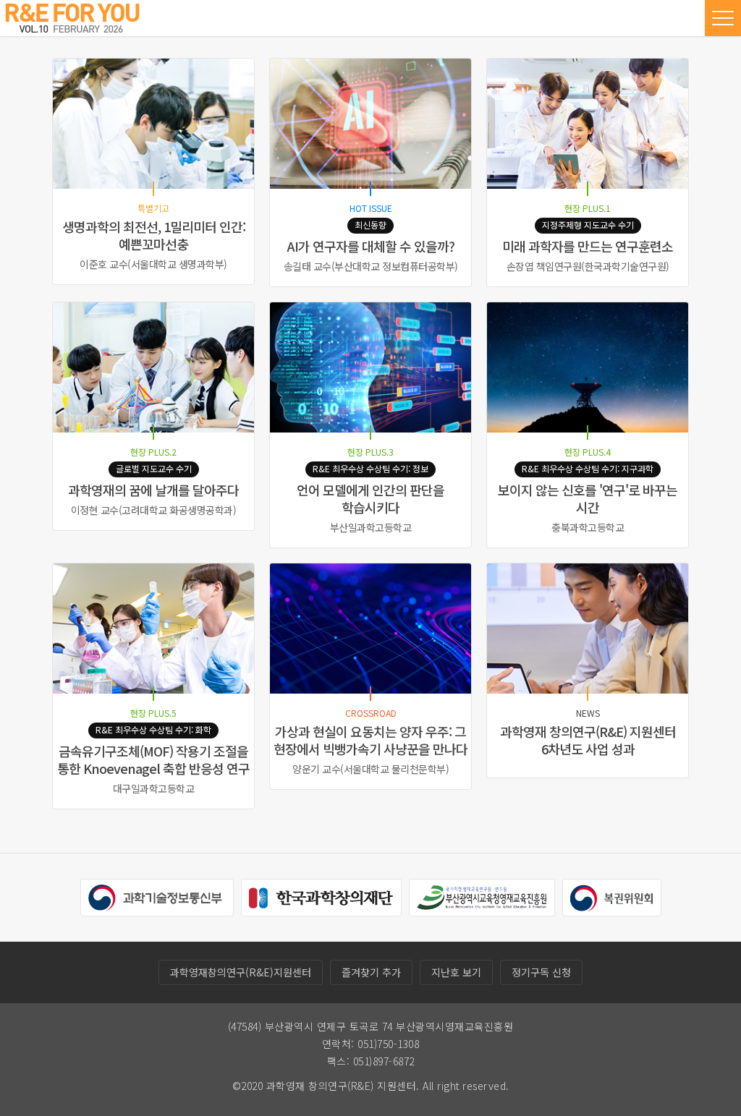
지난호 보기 (456, 972)
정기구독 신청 (541, 972)
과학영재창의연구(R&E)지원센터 (240, 972)
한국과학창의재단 (321, 897)
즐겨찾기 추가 (371, 972)
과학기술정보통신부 (157, 897)
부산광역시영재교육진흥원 (482, 897)
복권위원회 (611, 897)
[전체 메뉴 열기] (723, 18)
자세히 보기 (153, 171)
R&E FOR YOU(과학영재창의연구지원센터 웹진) (72, 18)
